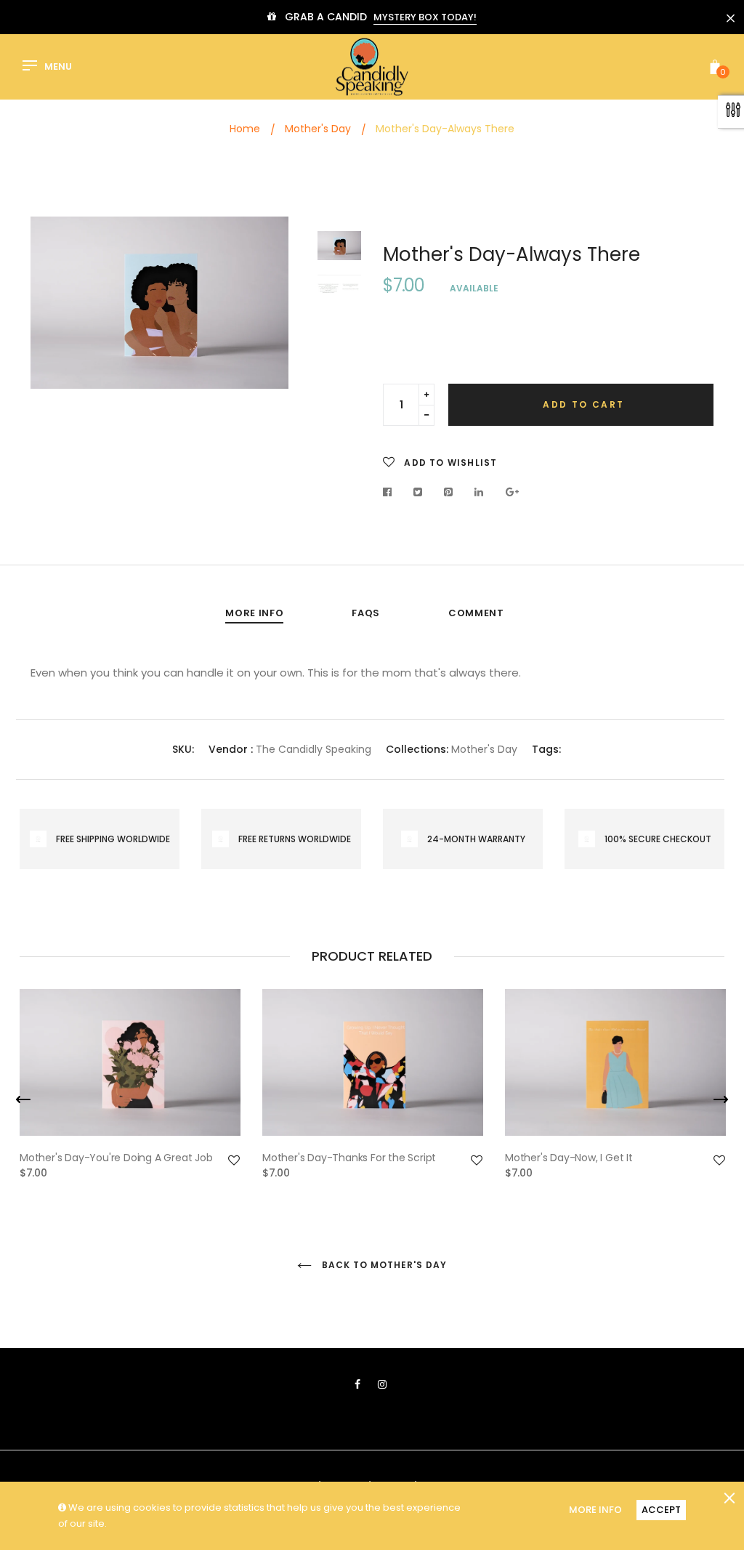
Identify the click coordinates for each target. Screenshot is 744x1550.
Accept (661, 1510)
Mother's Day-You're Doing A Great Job (116, 1157)
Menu (58, 67)
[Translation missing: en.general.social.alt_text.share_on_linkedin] (479, 491)
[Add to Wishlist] (234, 1160)
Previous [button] (52, 305)
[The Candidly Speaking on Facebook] (357, 1384)
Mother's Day (484, 749)
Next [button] (266, 305)
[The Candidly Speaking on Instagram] (382, 1384)
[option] (159, 303)
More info (254, 613)
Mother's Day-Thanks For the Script (349, 1157)
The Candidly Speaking (313, 749)
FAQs (366, 613)
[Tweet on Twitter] (418, 491)
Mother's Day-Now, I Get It (569, 1157)
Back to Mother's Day (382, 1265)
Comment (476, 613)
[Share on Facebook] (391, 491)
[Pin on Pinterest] (449, 491)
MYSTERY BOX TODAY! (425, 17)
